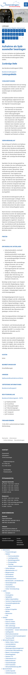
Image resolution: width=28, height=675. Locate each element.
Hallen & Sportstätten (11, 599)
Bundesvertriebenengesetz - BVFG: (12, 398)
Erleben (5, 617)
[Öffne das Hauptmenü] (26, 4)
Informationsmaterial (11, 634)
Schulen (7, 593)
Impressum (19, 540)
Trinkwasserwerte (10, 578)
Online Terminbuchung (12, 589)
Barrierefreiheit (20, 544)
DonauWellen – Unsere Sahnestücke (16, 630)
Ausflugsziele (9, 632)
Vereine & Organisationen (13, 601)
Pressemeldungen (10, 552)
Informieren (13, 438)
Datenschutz (20, 542)
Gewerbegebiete (10, 654)
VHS (6, 615)
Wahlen (7, 554)
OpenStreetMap (7, 469)
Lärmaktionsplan (10, 646)
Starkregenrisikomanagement (14, 648)
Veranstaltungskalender (12, 603)
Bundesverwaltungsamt (9, 72)
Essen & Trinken (10, 621)
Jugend (7, 607)
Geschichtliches (10, 587)
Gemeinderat (9, 574)
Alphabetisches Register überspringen (13, 28)
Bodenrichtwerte (10, 660)
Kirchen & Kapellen (11, 609)
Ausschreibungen (10, 662)
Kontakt (18, 538)
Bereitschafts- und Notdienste (14, 580)
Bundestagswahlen (14, 560)
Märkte (7, 611)
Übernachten (9, 619)
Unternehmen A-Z (10, 658)
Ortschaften (9, 585)
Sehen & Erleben (10, 624)
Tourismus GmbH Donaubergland (15, 636)
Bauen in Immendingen (12, 652)
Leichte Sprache (10, 671)
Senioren (8, 605)
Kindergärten (9, 595)
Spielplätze (8, 597)
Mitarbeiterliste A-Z (11, 570)
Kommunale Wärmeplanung (13, 650)
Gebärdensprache (10, 673)
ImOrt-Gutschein (10, 665)
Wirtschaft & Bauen (8, 640)
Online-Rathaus (8, 440)
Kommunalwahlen (13, 556)
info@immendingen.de (8, 461)
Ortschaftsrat (9, 576)
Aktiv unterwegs (10, 626)
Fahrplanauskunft (7, 472)
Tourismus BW (9, 638)
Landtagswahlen (13, 558)
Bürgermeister (9, 572)
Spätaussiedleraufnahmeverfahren (12, 378)
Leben (4, 591)
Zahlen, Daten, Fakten (12, 642)
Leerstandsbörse (10, 644)
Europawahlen (12, 562)
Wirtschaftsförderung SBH (13, 667)
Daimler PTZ (9, 656)
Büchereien (8, 613)
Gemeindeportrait (10, 583)
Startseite (5, 438)
